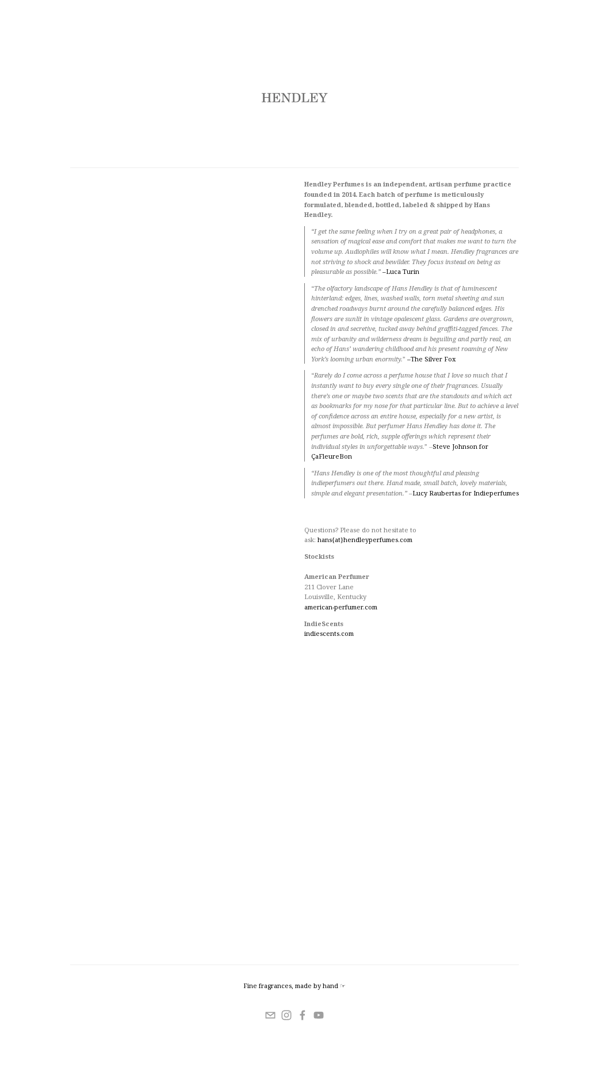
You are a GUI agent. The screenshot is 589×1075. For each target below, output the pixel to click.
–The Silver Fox (431, 358)
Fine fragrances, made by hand (290, 985)
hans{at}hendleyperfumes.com (364, 539)
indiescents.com (329, 633)
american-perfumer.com (340, 607)
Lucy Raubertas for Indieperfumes (465, 493)
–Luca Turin (401, 271)
